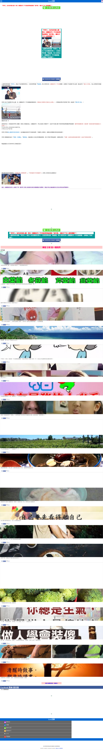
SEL (1, 1)
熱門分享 (9, 728)
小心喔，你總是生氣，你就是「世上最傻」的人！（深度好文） (16, 621)
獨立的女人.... (4, 377)
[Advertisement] (51, 17)
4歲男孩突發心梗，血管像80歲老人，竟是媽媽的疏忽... (14, 265)
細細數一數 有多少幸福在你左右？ (9, 340)
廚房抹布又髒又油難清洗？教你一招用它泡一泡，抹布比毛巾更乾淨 (18, 502)
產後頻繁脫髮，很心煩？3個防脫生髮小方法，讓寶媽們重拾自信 (17, 467)
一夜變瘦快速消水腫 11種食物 (8, 603)
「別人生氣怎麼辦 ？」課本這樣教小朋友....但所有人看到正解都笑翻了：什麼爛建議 (22, 321)
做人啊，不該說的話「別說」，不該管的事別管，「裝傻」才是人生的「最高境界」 (21, 640)
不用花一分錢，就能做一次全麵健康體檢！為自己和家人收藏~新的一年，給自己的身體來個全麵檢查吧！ (27, 359)
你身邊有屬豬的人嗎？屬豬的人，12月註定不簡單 (13, 396)
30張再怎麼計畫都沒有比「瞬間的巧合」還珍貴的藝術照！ (15, 659)
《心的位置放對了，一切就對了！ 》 (10, 449)
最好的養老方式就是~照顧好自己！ (9, 302)
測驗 (7, 725)
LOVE (7, 733)
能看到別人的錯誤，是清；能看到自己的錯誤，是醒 (14, 677)
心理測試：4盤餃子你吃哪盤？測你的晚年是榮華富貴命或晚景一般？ (18, 284)
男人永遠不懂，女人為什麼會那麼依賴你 (11, 539)
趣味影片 (9, 730)
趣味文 (8, 722)
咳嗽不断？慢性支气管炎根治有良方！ (10, 558)
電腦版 (8, 736)
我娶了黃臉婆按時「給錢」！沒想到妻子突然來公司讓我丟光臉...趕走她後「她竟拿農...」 (23, 415)
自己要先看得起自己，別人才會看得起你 (11, 520)
